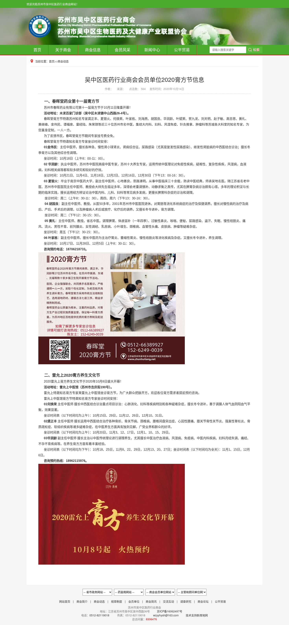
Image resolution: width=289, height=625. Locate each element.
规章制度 (116, 601)
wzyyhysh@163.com (166, 615)
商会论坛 (203, 601)
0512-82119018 (99, 615)
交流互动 (168, 601)
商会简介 (81, 601)
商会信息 (93, 50)
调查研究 (185, 601)
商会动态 (63, 61)
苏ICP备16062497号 (169, 611)
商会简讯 (151, 601)
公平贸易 (182, 50)
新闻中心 (152, 50)
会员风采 (122, 50)
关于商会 (63, 50)
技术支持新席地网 (197, 615)
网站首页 (64, 601)
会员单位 (133, 601)
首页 (37, 50)
